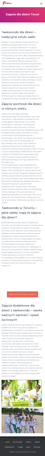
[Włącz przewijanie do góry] (41, 451)
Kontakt (37, 447)
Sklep (28, 447)
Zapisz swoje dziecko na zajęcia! (22, 294)
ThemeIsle (32, 452)
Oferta (28, 442)
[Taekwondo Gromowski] (7, 3)
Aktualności (17, 442)
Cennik (20, 447)
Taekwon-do (9, 447)
